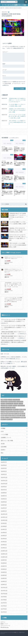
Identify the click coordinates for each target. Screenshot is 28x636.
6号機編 (3, 428)
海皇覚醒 (3, 413)
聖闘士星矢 (22, 413)
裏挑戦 (2, 415)
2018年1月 (4, 584)
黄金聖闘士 (23, 417)
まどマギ (10, 399)
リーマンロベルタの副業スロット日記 (14, 5)
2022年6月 (4, 465)
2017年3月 (4, 609)
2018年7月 (4, 566)
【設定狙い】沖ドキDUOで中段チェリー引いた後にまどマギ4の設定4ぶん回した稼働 (17, 110)
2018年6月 (4, 569)
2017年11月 (4, 590)
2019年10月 (4, 520)
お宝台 (6, 399)
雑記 (2, 452)
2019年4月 (4, 538)
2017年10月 (4, 593)
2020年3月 (4, 505)
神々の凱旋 (17, 413)
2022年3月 (4, 468)
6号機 (2, 399)
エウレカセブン (4, 401)
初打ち (21, 409)
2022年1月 (4, 474)
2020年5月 (4, 499)
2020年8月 (4, 492)
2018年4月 (4, 575)
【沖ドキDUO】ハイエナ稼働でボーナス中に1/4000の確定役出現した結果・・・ (17, 122)
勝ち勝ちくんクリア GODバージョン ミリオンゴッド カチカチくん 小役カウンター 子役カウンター (13, 270)
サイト (4, 75)
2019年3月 (4, 541)
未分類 (2, 443)
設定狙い (19, 415)
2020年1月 (4, 511)
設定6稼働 (14, 415)
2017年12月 (4, 587)
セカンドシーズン (9, 403)
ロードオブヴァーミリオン (6, 409)
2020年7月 (4, 495)
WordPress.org (4, 627)
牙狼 (12, 413)
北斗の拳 (3, 411)
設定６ (2, 417)
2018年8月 (4, 563)
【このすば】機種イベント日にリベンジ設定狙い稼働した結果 (17, 105)
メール (4, 69)
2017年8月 (4, 599)
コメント (5, 51)
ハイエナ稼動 (4, 434)
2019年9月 (4, 523)
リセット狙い (8, 407)
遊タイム (7, 417)
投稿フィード (4, 623)
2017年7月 (4, 602)
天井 (14, 411)
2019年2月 (4, 544)
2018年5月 (4, 572)
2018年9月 (4, 560)
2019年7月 (4, 529)
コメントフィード (5, 625)
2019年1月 (4, 547)
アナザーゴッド (16, 399)
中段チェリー (15, 409)
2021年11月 (4, 480)
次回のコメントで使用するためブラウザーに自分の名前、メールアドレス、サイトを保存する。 (13, 83)
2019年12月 (4, 514)
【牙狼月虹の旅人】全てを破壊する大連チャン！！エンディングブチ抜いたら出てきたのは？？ (17, 100)
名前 (4, 63)
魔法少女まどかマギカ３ (15, 417)
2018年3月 (4, 578)
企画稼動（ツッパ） (6, 437)
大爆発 (7, 411)
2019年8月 (4, 526)
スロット (3, 403)
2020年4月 (4, 502)
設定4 (6, 415)
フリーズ (15, 405)
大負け (11, 411)
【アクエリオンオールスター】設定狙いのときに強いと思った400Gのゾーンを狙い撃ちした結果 (17, 116)
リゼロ (13, 407)
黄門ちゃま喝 (9, 419)
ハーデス (21, 403)
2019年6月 (4, 532)
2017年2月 (4, 612)
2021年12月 (4, 477)
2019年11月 (4, 517)
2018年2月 (4, 581)
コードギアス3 (20, 401)
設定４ (23, 415)
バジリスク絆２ (4, 405)
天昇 (17, 411)
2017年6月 (4, 606)
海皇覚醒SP (8, 413)
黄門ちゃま (3, 419)
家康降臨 (21, 411)
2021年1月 (4, 489)
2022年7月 (4, 462)
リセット (3, 407)
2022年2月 (4, 471)
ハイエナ (16, 403)
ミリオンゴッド (21, 405)
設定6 (9, 415)
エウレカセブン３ (12, 401)
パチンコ (10, 405)
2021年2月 (4, 486)
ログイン (3, 622)
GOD (2, 431)
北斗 (24, 409)
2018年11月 (4, 554)
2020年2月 (4, 508)
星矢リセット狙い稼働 (7, 440)
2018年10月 (4, 557)
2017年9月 (4, 596)
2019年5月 (4, 535)
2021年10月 (4, 483)
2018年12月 (4, 551)
